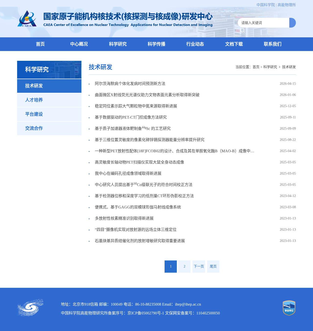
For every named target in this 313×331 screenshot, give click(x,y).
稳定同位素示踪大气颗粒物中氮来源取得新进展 (135, 106)
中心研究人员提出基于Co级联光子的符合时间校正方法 (143, 184)
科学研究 (118, 44)
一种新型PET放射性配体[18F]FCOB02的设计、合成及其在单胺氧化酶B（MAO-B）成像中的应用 (171, 152)
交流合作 (34, 128)
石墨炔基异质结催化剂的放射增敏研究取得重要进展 (139, 241)
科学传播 (156, 44)
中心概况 (79, 44)
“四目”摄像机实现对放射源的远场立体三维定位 (135, 230)
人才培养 (34, 100)
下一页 (199, 266)
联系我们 (272, 44)
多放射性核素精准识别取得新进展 (124, 218)
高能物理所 (287, 5)
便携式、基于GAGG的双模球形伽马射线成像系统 (137, 207)
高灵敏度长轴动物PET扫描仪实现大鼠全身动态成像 (139, 162)
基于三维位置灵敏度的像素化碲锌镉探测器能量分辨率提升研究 (149, 140)
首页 (40, 44)
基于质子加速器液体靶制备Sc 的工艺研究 (132, 128)
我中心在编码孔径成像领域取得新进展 (127, 173)
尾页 (213, 266)
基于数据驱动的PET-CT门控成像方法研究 (130, 117)
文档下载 (234, 44)
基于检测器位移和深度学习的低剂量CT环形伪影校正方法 (144, 196)
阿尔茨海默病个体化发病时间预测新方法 (129, 84)
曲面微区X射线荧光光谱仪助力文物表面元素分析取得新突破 (147, 95)
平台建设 (34, 114)
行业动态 (195, 44)
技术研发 (34, 85)
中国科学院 (266, 5)
